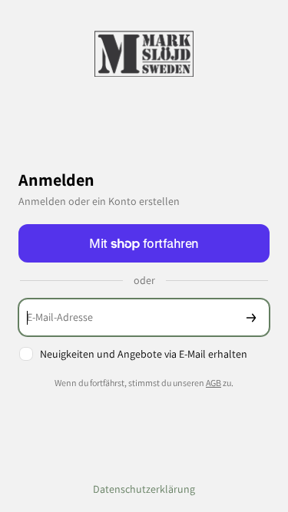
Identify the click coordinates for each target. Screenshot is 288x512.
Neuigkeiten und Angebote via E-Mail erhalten (143, 354)
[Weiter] (251, 317)
